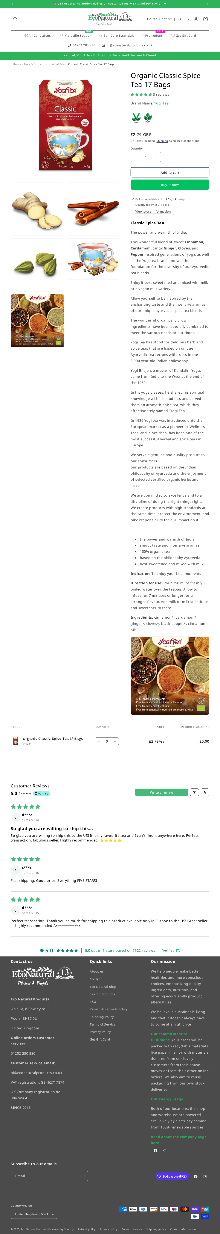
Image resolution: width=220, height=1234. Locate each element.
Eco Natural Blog (103, 986)
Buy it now (170, 185)
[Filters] (194, 792)
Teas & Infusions (35, 64)
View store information (153, 211)
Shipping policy (156, 1229)
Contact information (183, 1229)
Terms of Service (103, 1024)
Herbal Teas (57, 64)
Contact (96, 979)
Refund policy (87, 1229)
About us (97, 971)
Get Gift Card (100, 1039)
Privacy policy (108, 1229)
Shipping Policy (102, 1017)
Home (17, 64)
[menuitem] (39, 36)
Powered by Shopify (61, 1229)
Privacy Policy (100, 1032)
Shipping (162, 141)
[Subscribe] (83, 1176)
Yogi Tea (161, 103)
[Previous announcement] (12, 4)
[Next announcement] (207, 4)
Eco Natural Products (34, 1229)
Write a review (161, 792)
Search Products (102, 994)
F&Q (93, 1002)
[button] (15, 19)
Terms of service (132, 1229)
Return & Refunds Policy (109, 1009)
